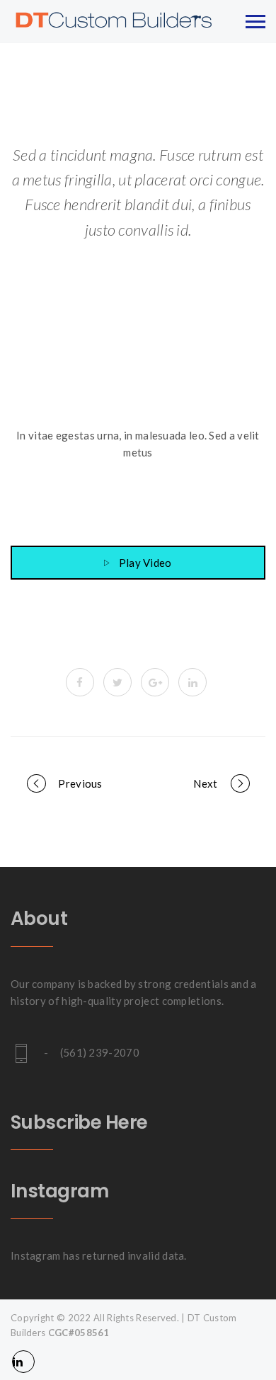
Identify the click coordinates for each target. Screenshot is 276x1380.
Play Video (145, 562)
